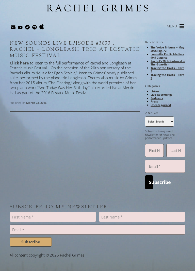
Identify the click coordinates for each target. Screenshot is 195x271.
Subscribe (151, 182)
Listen (155, 91)
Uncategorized (161, 105)
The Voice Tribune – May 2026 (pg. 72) (167, 49)
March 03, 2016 (36, 103)
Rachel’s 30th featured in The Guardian (168, 62)
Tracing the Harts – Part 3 (167, 69)
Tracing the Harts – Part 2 (167, 76)
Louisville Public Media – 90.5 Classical (167, 56)
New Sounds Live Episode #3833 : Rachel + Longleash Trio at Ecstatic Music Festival (75, 49)
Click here (19, 62)
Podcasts (157, 98)
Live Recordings (161, 94)
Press (154, 101)
